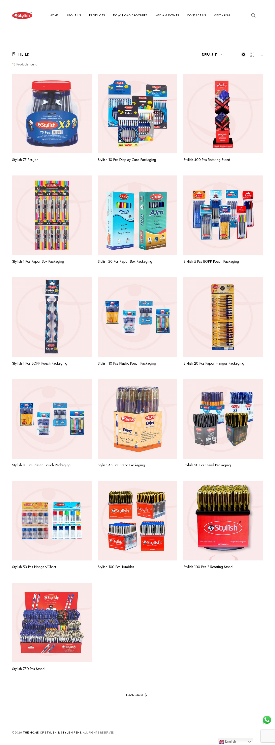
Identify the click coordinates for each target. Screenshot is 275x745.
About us (73, 15)
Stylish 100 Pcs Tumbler (116, 567)
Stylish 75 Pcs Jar (25, 159)
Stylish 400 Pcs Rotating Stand (206, 159)
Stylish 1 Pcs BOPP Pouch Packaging (39, 363)
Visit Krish (222, 15)
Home (54, 15)
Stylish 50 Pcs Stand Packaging (207, 465)
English (230, 741)
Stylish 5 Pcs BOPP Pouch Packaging (211, 261)
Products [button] (97, 15)
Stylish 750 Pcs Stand (28, 668)
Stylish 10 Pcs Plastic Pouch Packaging (127, 363)
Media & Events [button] (167, 15)
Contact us (196, 15)
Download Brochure (130, 15)
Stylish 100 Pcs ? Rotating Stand (208, 567)
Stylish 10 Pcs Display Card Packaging (127, 159)
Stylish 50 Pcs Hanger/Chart (34, 567)
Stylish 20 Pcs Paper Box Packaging (125, 261)
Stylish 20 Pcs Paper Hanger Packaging (213, 363)
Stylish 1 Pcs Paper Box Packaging (38, 261)
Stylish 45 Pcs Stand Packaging (121, 465)
